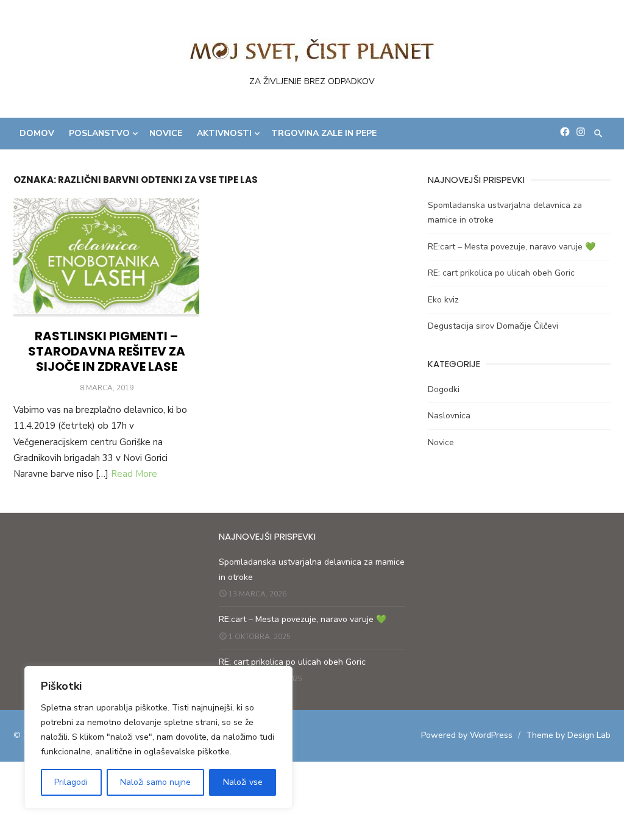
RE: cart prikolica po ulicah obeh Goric (501, 273)
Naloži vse (243, 782)
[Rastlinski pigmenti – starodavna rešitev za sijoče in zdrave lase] (106, 257)
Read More (134, 474)
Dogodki (443, 389)
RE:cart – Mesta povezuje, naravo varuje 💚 (511, 246)
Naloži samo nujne (155, 782)
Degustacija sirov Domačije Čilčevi (493, 326)
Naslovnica (449, 415)
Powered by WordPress (466, 735)
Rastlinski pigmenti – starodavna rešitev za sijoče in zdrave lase (106, 351)
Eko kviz (443, 300)
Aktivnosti (224, 133)
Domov (37, 133)
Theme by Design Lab (568, 735)
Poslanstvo (99, 133)
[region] (158, 737)
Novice (165, 133)
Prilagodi (71, 782)
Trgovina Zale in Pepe (324, 133)
